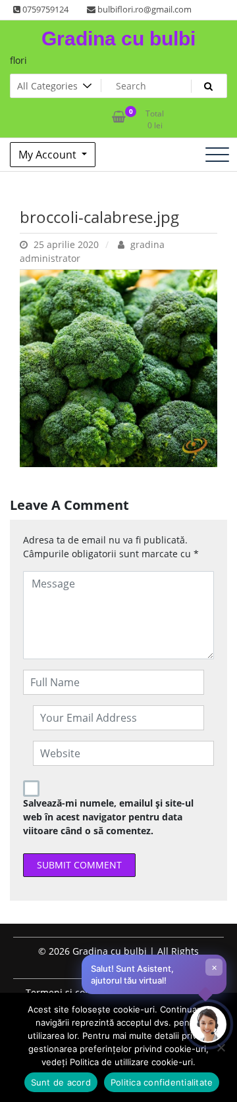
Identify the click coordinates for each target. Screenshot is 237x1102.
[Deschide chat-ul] (208, 1024)
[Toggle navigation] (217, 154)
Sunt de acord (61, 1082)
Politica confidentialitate (162, 1082)
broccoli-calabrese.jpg (99, 217)
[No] (220, 1047)
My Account (48, 154)
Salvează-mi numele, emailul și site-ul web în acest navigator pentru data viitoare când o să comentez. (108, 817)
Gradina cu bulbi (118, 38)
